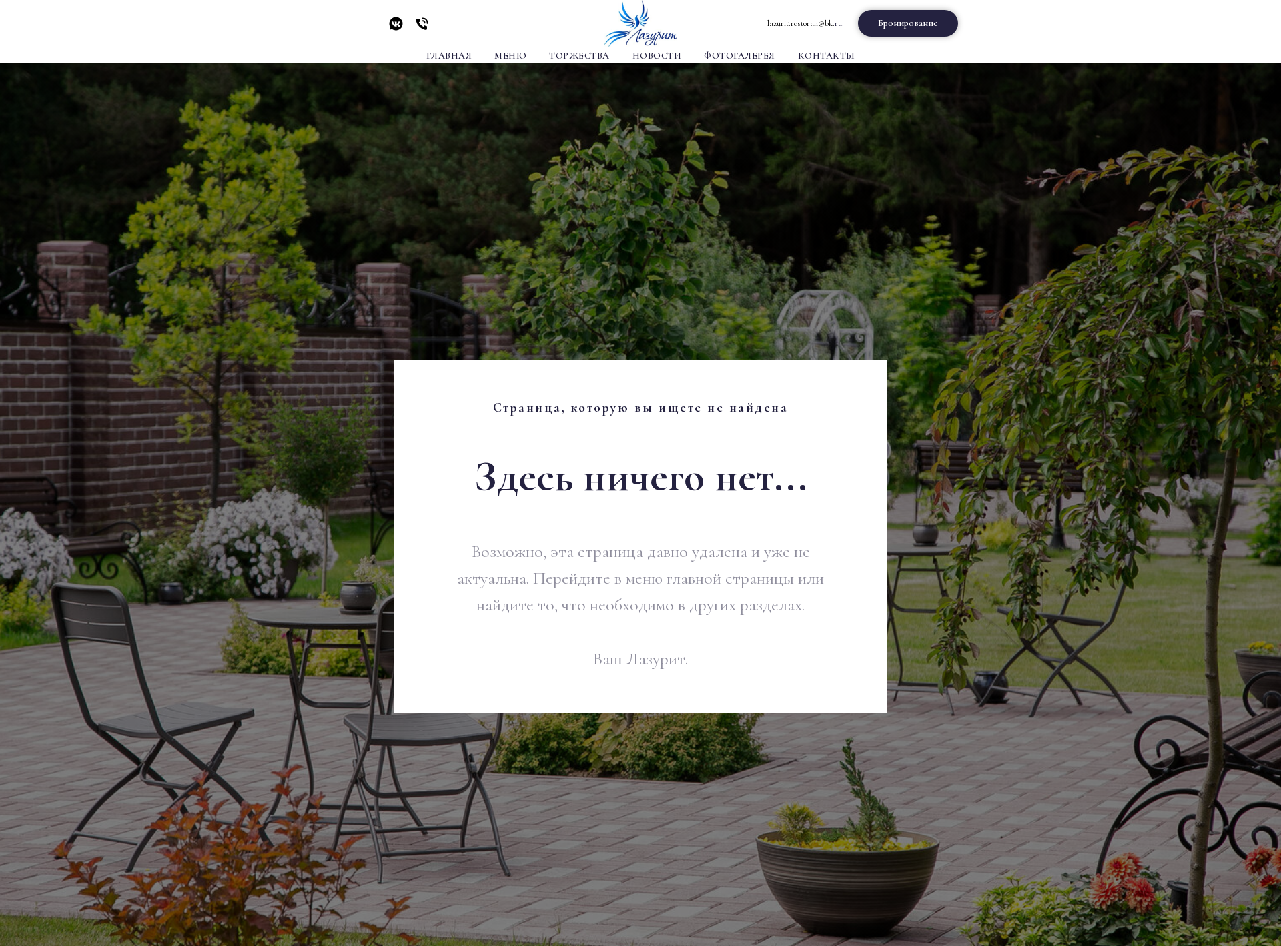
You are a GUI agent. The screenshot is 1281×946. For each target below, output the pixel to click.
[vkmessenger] (396, 28)
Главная (449, 55)
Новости (657, 55)
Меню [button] (510, 55)
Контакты (826, 55)
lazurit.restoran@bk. (801, 23)
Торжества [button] (579, 55)
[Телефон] (422, 28)
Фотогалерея (739, 55)
